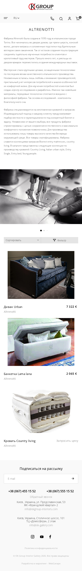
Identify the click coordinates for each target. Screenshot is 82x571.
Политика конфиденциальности (41, 548)
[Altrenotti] (41, 196)
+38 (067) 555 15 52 (60, 491)
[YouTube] (41, 537)
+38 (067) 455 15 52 (22, 491)
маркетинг (41, 563)
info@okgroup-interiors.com (41, 509)
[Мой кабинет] (70, 19)
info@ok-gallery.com (41, 525)
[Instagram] (32, 536)
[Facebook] (50, 536)
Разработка (27, 563)
